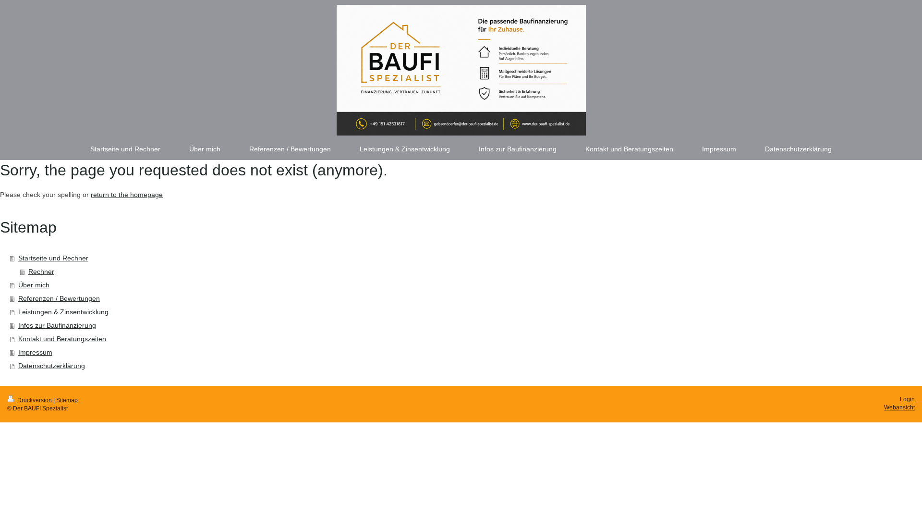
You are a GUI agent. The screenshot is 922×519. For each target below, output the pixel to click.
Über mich (33, 285)
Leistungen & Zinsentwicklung (63, 312)
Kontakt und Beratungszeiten (62, 339)
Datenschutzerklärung (51, 366)
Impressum (35, 352)
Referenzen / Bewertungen (59, 298)
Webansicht (899, 407)
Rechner (41, 271)
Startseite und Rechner (53, 258)
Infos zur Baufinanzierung (57, 325)
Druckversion (34, 400)
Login (907, 399)
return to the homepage (127, 194)
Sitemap (67, 400)
